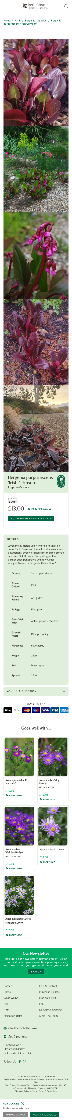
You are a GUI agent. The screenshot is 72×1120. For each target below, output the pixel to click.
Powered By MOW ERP (48, 1088)
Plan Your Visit (47, 998)
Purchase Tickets (49, 992)
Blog (5, 1004)
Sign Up (36, 972)
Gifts (6, 1010)
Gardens (8, 986)
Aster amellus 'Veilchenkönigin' (14, 851)
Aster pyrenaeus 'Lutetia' (18, 919)
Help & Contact (48, 986)
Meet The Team (48, 1016)
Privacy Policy (30, 1091)
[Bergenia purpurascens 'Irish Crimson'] (36, 82)
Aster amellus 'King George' (49, 782)
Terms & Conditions (48, 1091)
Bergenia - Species (35, 21)
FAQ (41, 1004)
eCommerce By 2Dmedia (24, 1088)
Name (6, 21)
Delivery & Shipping (50, 1010)
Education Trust (12, 1016)
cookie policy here (20, 1108)
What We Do (10, 998)
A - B (17, 21)
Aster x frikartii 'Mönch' (51, 849)
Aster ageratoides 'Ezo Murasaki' (17, 782)
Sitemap (19, 1091)
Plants (7, 992)
